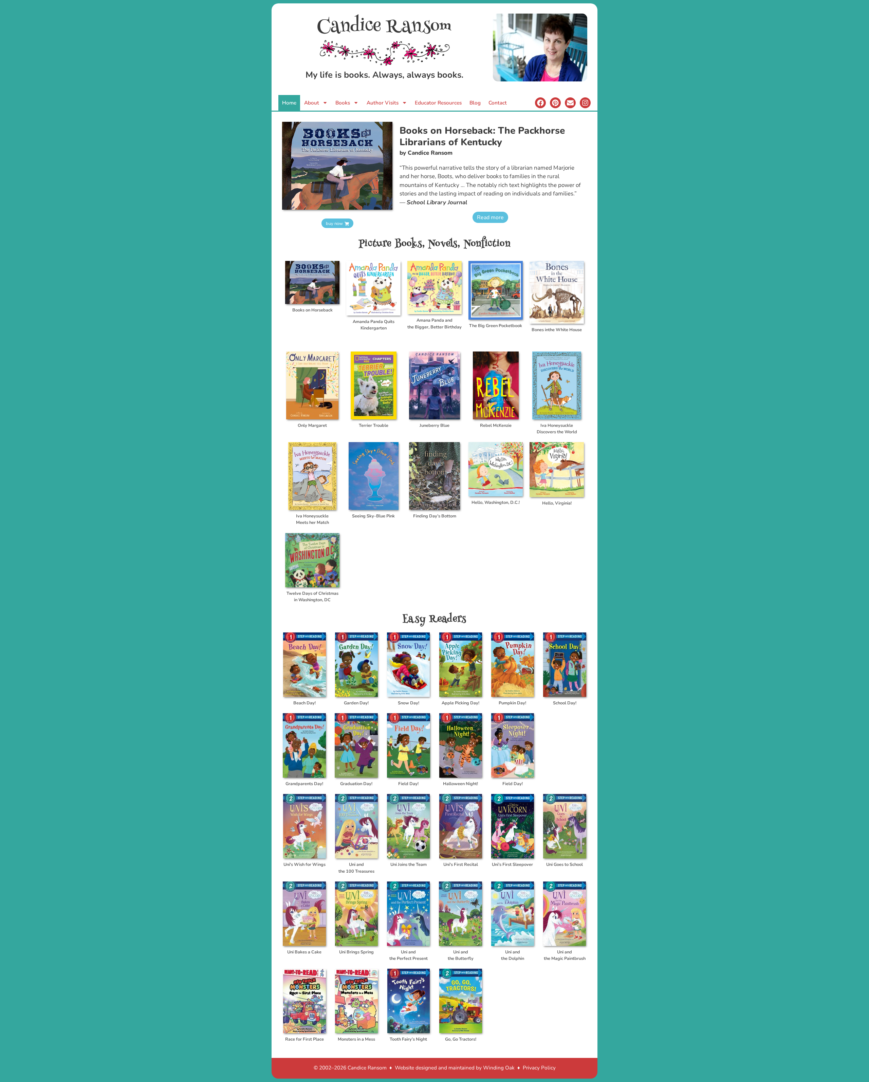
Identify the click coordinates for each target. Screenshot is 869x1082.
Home (289, 102)
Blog (475, 102)
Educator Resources (438, 102)
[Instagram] (585, 102)
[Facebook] (540, 102)
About (311, 102)
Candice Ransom (384, 27)
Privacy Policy (539, 1067)
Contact (497, 102)
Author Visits (383, 102)
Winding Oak (499, 1067)
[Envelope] (570, 102)
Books (342, 102)
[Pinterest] (555, 102)
